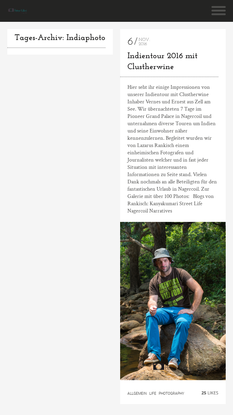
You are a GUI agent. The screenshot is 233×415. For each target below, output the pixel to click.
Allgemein (137, 393)
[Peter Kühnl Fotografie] (18, 11)
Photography (171, 393)
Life (152, 393)
